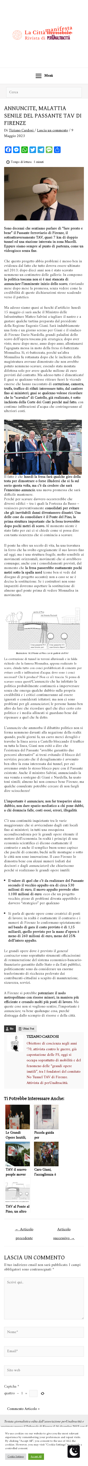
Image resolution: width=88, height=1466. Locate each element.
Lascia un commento (52, 130)
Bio (11, 1028)
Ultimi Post (28, 1028)
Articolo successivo (64, 1230)
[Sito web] (44, 1371)
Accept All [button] (36, 1456)
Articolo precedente (24, 1230)
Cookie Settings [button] (16, 1456)
